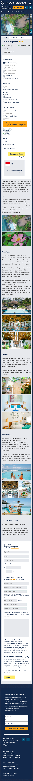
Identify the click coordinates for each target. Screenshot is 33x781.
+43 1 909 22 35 (5, 6)
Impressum (13, 773)
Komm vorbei (18, 7)
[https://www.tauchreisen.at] (13, 4)
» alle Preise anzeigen (8, 148)
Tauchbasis (13, 38)
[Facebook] (30, 7)
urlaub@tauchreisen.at (6, 8)
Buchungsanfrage (16, 154)
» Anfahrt (5, 746)
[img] (16, 223)
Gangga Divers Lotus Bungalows (15, 124)
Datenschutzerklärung (21, 650)
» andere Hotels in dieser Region (14, 173)
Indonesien (11, 12)
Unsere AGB (6, 773)
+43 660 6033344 (16, 757)
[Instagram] (26, 7)
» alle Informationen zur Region (14, 170)
